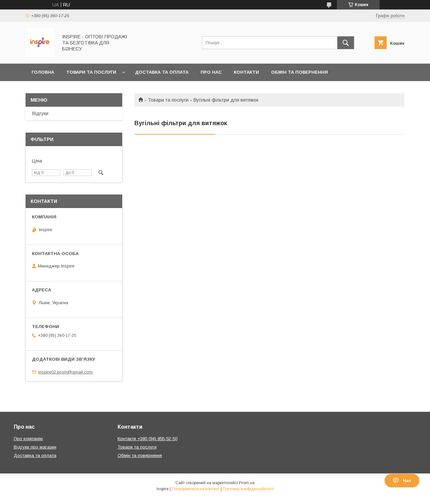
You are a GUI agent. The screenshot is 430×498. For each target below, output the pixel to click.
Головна (43, 72)
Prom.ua (247, 483)
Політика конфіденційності (248, 489)
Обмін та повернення (299, 72)
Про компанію (28, 438)
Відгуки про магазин (35, 447)
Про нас (211, 72)
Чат (407, 480)
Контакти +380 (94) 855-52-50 (147, 438)
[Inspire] (40, 55)
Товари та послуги (91, 72)
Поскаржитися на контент (196, 489)
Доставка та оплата (161, 72)
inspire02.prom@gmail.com (65, 372)
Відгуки (40, 113)
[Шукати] (345, 42)
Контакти (246, 72)
